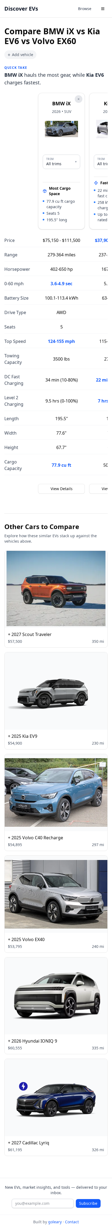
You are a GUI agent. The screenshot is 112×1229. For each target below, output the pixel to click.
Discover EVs (21, 8)
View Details (62, 488)
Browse (84, 8)
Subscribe (88, 1203)
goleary (55, 1221)
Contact (72, 1221)
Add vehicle (20, 54)
